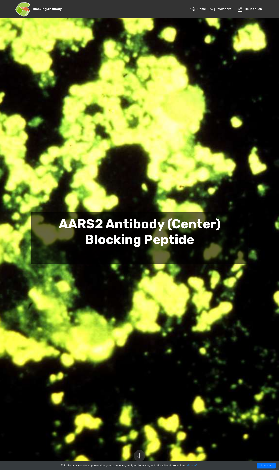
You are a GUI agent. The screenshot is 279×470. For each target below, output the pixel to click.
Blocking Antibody (47, 9)
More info (192, 465)
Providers (224, 9)
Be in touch (253, 9)
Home (201, 9)
